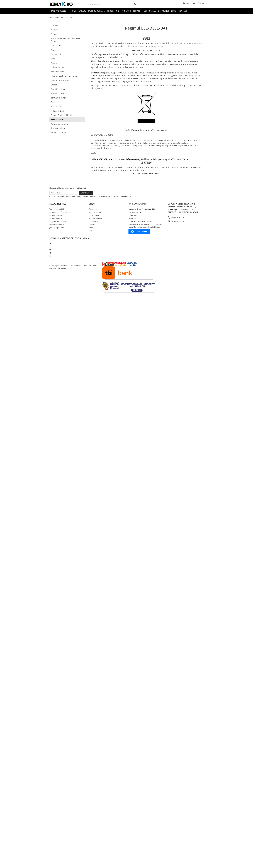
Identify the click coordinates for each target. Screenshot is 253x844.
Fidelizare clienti (58, 110)
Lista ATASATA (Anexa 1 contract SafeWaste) (115, 159)
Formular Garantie (56, 224)
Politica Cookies (58, 93)
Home (73, 11)
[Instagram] (50, 256)
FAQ (53, 58)
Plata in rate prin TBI (60, 80)
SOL (90, 231)
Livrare (82, 11)
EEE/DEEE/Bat (57, 119)
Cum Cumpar (57, 45)
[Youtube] (50, 250)
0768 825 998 (177, 217)
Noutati (54, 29)
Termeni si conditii (59, 97)
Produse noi (113, 11)
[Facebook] (50, 243)
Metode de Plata (96, 11)
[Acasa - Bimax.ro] (62, 4)
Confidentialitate (58, 89)
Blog (173, 11)
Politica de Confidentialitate (120, 196)
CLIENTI (92, 203)
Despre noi (163, 11)
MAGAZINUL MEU (57, 203)
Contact (182, 11)
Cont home (93, 221)
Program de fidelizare (57, 221)
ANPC (91, 227)
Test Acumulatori (58, 128)
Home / (52, 17)
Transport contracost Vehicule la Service (65, 39)
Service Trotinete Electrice (62, 115)
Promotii (126, 11)
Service (136, 11)
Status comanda (95, 218)
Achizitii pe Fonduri (59, 124)
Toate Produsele (58, 11)
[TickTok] (50, 253)
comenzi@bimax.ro (180, 221)
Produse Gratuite (58, 132)
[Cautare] (135, 4)
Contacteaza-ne (141, 231)
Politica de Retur (58, 67)
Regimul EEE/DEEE (64, 17)
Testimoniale (149, 11)
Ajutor (53, 50)
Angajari (54, 63)
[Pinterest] (50, 246)
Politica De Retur (55, 218)
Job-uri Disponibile (56, 227)
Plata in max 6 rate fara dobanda (65, 76)
